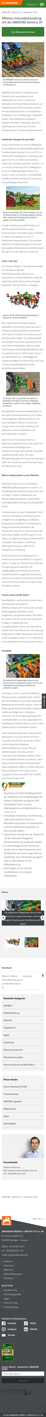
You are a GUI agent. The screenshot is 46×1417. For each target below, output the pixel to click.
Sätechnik (8, 1020)
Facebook (11, 1323)
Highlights (8, 1005)
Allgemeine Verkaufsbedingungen (13, 1271)
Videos (6, 1116)
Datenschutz (9, 1265)
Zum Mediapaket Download (23, 32)
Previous (3, 917)
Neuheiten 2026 (30, 12)
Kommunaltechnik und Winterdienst (19, 1064)
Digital (6, 1035)
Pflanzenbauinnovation (13, 1057)
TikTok (32, 1323)
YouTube (11, 1335)
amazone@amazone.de (18, 1255)
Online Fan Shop (11, 1303)
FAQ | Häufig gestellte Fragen (12, 1296)
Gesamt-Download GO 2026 (15, 1086)
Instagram (12, 1329)
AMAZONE (6, 12)
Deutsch (32, 4)
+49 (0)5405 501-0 (16, 1246)
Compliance (8, 1278)
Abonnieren (23, 1380)
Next (42, 917)
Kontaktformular (10, 1290)
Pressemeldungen (11, 1094)
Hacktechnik (9, 1042)
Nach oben (37, 1218)
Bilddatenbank (10, 1109)
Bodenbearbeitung (11, 1013)
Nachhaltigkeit (10, 1123)
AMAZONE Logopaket (13, 1101)
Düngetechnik (9, 1027)
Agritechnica (17, 12)
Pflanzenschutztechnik (13, 1050)
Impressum (8, 1261)
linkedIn (33, 1329)
